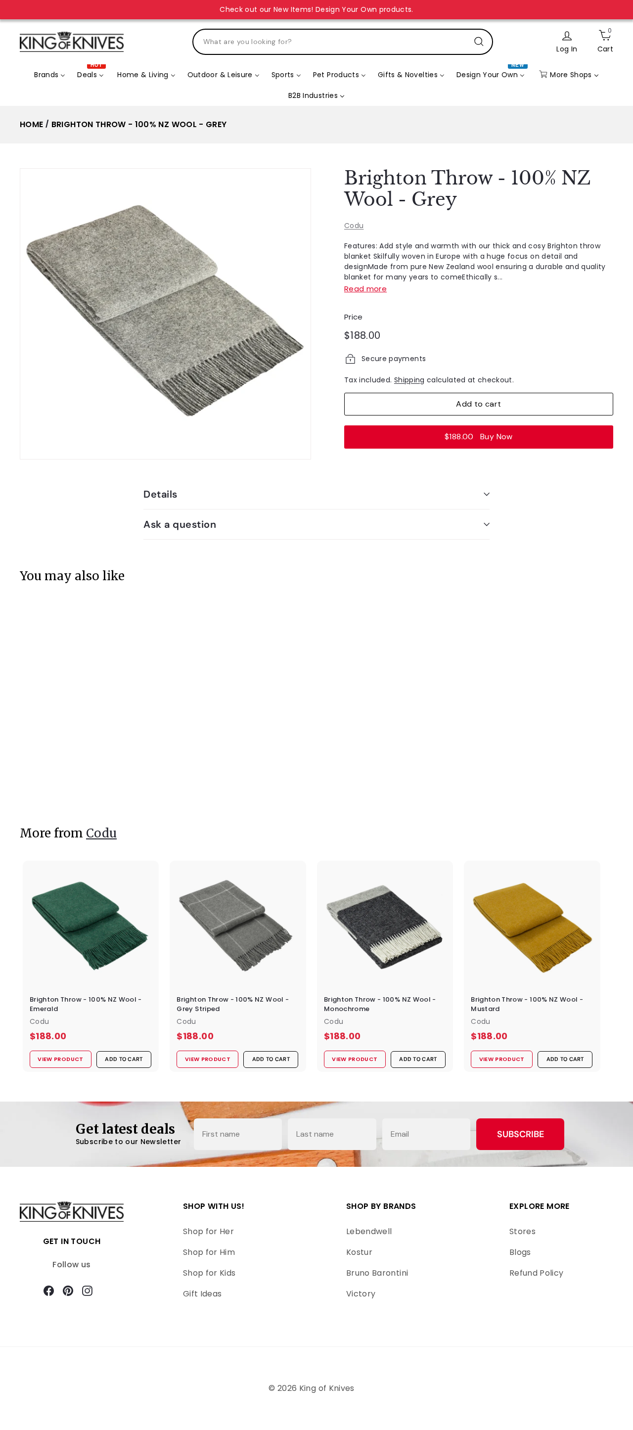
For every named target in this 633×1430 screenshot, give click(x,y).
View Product (56, 783)
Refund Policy (536, 1273)
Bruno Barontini (377, 1273)
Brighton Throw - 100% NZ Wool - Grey (139, 124)
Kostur (359, 1252)
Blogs (520, 1252)
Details (160, 494)
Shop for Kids (209, 1273)
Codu (353, 226)
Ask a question (179, 524)
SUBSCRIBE (520, 1134)
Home (31, 124)
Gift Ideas (202, 1293)
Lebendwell (369, 1231)
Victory (360, 1293)
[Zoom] (165, 314)
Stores (522, 1231)
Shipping (409, 380)
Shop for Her (208, 1231)
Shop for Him (209, 1252)
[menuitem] (49, 74)
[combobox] (342, 42)
